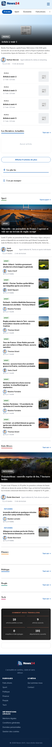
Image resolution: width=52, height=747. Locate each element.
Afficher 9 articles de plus (26, 160)
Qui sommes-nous (35, 683)
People (5, 700)
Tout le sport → (45, 200)
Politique (6, 692)
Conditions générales (11, 723)
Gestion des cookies (11, 731)
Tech (5, 705)
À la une (7, 12)
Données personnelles (12, 727)
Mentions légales (9, 718)
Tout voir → (47, 132)
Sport (17, 12)
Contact (31, 687)
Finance (6, 696)
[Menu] (48, 4)
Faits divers (40, 12)
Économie (27, 12)
